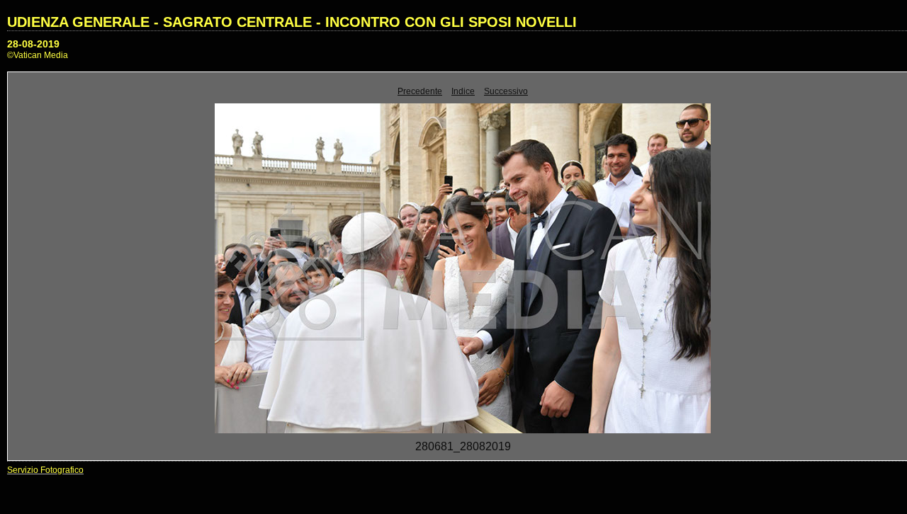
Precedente (420, 91)
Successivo (506, 91)
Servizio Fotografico (45, 470)
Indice (463, 91)
